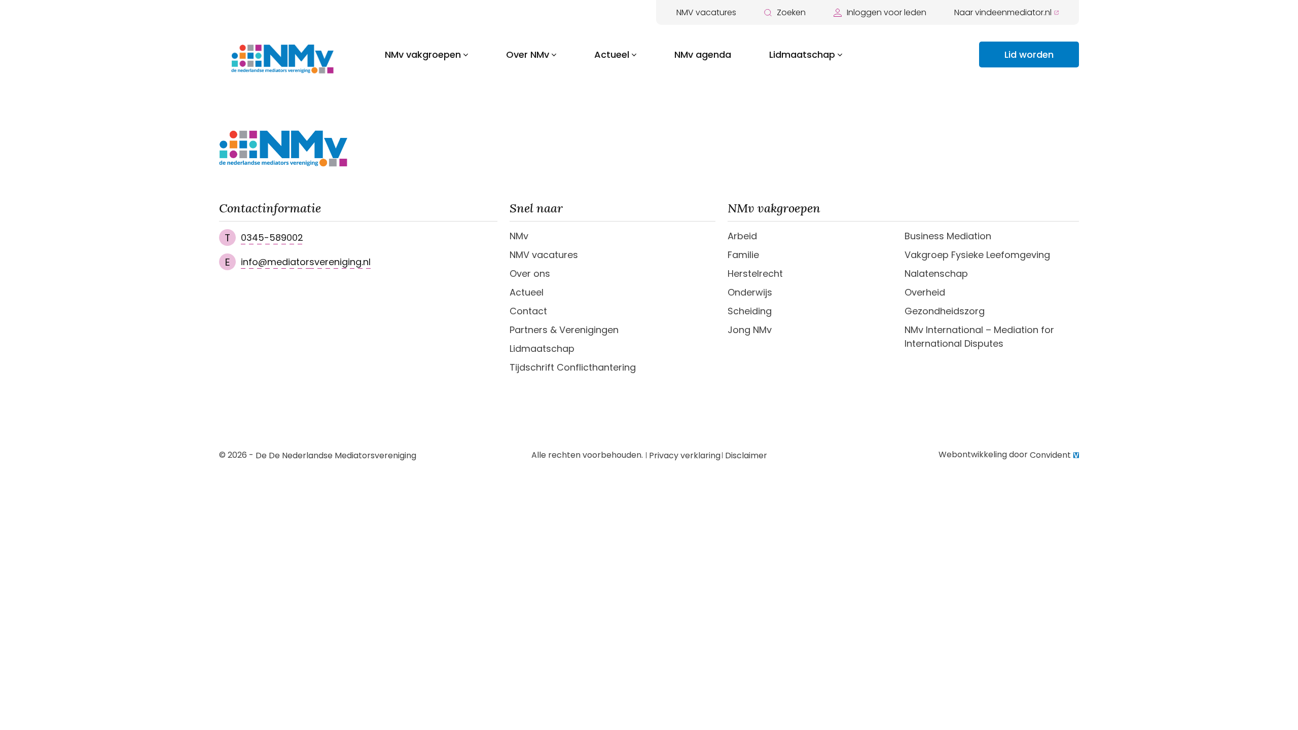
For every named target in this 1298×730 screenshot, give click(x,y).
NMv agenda (702, 54)
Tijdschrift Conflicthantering (573, 367)
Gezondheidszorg (945, 311)
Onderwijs (750, 292)
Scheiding (750, 311)
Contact (528, 311)
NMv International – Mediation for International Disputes (979, 336)
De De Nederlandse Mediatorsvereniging (336, 455)
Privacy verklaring (684, 455)
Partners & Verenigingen (564, 329)
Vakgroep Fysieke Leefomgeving (977, 254)
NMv (519, 236)
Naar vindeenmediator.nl (1003, 12)
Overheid (925, 292)
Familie (743, 254)
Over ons (530, 273)
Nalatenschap (936, 273)
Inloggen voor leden (886, 12)
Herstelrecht (755, 273)
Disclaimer (746, 455)
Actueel (611, 54)
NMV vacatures (706, 12)
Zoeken (791, 12)
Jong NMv (750, 329)
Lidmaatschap (802, 54)
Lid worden (1029, 54)
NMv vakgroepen (423, 54)
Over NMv (527, 54)
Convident (1050, 455)
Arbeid (742, 236)
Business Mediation (948, 236)
